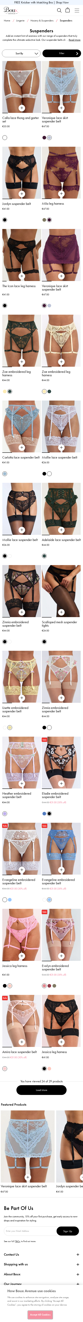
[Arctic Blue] (49, 137)
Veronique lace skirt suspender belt (55, 119)
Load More (41, 1090)
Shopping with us (16, 1264)
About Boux (12, 1274)
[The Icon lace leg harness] (22, 276)
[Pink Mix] (44, 985)
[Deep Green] (9, 391)
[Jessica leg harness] (22, 956)
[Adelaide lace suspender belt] (61, 530)
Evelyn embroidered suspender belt (55, 967)
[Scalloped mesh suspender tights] (61, 612)
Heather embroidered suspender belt (16, 795)
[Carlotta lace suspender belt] (22, 448)
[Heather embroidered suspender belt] (22, 784)
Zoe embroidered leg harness (16, 373)
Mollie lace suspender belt (59, 457)
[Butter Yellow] (9, 727)
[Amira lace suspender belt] (22, 1042)
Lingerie (20, 20)
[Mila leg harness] (61, 194)
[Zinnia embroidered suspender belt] (22, 612)
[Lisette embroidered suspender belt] (22, 698)
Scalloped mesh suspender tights (59, 623)
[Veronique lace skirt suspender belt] (61, 108)
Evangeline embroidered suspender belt (18, 881)
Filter (61, 53)
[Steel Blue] (4, 473)
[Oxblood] (49, 985)
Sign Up (67, 1231)
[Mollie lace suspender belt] (61, 448)
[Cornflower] (9, 899)
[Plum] (44, 137)
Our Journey (13, 1284)
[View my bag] (67, 11)
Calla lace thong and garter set (20, 119)
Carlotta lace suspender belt (21, 457)
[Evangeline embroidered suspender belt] (22, 870)
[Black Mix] (4, 641)
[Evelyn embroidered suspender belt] (61, 956)
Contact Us (11, 1254)
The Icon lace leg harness (19, 286)
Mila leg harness (53, 203)
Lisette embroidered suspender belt (15, 709)
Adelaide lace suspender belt (61, 540)
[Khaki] (44, 219)
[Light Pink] (4, 1068)
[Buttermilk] (4, 391)
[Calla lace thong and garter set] (22, 108)
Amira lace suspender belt (19, 1052)
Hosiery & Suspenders (41, 20)
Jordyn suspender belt (16, 203)
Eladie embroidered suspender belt (55, 795)
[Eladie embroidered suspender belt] (61, 784)
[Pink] (9, 985)
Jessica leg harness (14, 966)
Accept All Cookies (40, 1314)
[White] (49, 473)
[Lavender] (4, 813)
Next (80, 1145)
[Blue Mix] (44, 813)
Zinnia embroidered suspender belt (15, 623)
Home (7, 20)
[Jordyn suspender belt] (22, 194)
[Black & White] (49, 813)
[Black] (4, 219)
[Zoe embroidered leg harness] (22, 362)
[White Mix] (4, 137)
